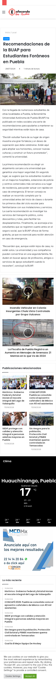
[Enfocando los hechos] (18, 12)
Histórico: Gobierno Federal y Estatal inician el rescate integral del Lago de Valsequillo (13, 398)
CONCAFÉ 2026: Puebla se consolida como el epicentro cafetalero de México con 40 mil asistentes (41, 398)
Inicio (7, 32)
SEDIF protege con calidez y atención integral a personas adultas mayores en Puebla (13, 434)
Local (14, 32)
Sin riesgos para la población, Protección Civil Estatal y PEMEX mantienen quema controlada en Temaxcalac (39, 437)
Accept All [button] (30, 676)
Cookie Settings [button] (13, 676)
